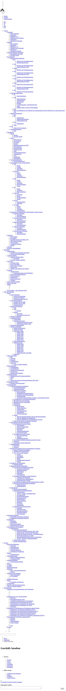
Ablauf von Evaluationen (20, 128)
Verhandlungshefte (15, 559)
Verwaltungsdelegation (16, 160)
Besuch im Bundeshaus (13, 544)
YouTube (14, 682)
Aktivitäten (19, 168)
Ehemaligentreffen (18, 305)
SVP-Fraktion (13, 236)
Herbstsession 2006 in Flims (24, 324)
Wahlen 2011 (20, 337)
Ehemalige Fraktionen (19, 297)
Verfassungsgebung (22, 411)
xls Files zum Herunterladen (17, 254)
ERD (15, 178)
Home (5, 638)
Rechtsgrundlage (21, 202)
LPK (15, 131)
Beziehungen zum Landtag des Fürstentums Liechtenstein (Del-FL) (27, 615)
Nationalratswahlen (18, 331)
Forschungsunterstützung (16, 561)
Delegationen (10, 132)
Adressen (9, 247)
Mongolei (12, 619)
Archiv (9, 293)
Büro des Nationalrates (22, 427)
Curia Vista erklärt (15, 264)
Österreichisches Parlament (20, 231)
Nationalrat (10, 32)
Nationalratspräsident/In (23, 431)
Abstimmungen (11, 251)
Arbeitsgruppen (21, 100)
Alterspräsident (20, 425)
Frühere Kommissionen (16, 306)
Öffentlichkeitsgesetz (12, 579)
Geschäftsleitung (14, 368)
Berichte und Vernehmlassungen (25, 61)
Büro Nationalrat (14, 33)
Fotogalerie (10, 664)
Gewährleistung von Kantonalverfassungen (24, 399)
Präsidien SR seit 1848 (19, 303)
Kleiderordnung (21, 499)
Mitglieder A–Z (14, 36)
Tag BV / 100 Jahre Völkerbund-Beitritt (27, 538)
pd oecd (16, 200)
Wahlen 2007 (20, 335)
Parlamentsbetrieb (14, 444)
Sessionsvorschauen (15, 279)
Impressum (10, 665)
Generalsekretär (14, 367)
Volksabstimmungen (12, 556)
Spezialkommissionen (15, 129)
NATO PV (16, 193)
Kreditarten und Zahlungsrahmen (25, 395)
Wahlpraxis (16, 354)
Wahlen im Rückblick (15, 326)
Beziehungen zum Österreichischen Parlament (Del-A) (24, 611)
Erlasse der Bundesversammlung (22, 450)
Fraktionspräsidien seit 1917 (21, 299)
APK (15, 71)
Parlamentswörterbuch (12, 515)
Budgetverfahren (21, 392)
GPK (15, 97)
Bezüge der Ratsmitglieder (14, 248)
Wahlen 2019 (20, 339)
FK (14, 94)
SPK (15, 90)
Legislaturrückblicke (15, 318)
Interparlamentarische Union (17, 599)
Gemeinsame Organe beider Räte (22, 442)
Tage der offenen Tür (15, 550)
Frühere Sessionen (15, 276)
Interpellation (20, 457)
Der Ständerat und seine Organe (22, 434)
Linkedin (4, 682)
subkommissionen (21, 99)
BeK (15, 115)
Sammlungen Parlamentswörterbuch (19, 518)
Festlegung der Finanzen (20, 390)
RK (14, 59)
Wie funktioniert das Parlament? (15, 527)
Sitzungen (12, 360)
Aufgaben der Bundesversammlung (19, 386)
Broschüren (13, 521)
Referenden (20, 473)
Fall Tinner (16, 142)
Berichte (19, 103)
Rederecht (19, 502)
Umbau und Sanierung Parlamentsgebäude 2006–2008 (24, 380)
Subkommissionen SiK (22, 88)
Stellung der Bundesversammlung (18, 466)
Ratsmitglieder (14, 487)
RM (5, 26)
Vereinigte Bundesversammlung (15, 52)
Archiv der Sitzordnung (20, 296)
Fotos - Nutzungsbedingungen (18, 570)
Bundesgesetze (20, 406)
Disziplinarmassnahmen (23, 496)
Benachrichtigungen (12, 567)
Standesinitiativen (21, 486)
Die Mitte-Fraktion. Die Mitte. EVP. (19, 239)
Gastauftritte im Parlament (17, 582)
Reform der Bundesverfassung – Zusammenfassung (30, 534)
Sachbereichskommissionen (17, 58)
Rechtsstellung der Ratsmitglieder (22, 506)
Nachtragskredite (21, 396)
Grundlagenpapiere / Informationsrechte (27, 104)
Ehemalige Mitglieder (15, 316)
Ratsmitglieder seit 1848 (16, 54)
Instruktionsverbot (21, 509)
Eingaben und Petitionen (23, 469)
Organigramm (13, 371)
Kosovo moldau (14, 622)
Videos (18, 186)
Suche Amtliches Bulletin (13, 281)
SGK (15, 64)
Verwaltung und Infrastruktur (17, 463)
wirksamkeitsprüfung (19, 389)
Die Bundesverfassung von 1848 (25, 535)
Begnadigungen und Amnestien (22, 400)
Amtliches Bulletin (12, 255)
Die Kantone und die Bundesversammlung (24, 483)
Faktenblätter (13, 522)
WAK (15, 78)
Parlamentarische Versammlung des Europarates (22, 604)
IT (4, 24)
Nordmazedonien (14, 621)
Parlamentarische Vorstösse (24, 480)
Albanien (12, 618)
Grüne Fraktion (14, 242)
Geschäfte (12, 358)
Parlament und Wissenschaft (17, 383)
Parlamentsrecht (14, 528)
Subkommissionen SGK (23, 67)
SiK (15, 86)
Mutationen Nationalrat (16, 41)
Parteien (12, 245)
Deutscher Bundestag (19, 213)
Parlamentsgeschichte (12, 382)
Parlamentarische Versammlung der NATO (21, 605)
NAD (15, 309)
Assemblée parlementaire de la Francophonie (21, 601)
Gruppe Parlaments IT (19, 161)
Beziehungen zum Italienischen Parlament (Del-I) (22, 614)
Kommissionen (11, 57)
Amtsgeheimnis (21, 492)
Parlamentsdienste (11, 366)
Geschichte (16, 258)
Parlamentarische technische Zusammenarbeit (18, 617)
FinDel (12, 133)
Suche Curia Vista (11, 283)
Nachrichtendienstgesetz (20, 152)
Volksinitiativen (21, 474)
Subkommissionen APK (23, 74)
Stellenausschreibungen (23, 119)
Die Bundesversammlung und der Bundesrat (25, 476)
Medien (9, 553)
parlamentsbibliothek (12, 560)
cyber (15, 155)
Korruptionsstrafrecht (22, 511)
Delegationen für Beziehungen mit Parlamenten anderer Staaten (26, 212)
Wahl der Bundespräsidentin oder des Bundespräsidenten (31, 416)
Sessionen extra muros (19, 321)
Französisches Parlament (20, 218)
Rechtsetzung (17, 405)
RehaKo (16, 312)
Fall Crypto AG (17, 139)
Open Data (13, 363)
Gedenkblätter (17, 319)
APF (15, 164)
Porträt (18, 165)
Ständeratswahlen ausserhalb (24, 353)
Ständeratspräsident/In (22, 438)
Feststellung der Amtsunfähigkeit (25, 479)
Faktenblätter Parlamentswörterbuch (19, 516)
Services (6, 543)
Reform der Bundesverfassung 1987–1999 (27, 531)
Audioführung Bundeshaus (17, 551)
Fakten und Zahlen (12, 355)
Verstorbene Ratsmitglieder (17, 325)
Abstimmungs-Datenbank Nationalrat (19, 252)
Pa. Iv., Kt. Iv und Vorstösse (21, 453)
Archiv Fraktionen (15, 294)
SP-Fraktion (13, 238)
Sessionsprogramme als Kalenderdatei (23, 273)
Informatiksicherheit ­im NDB (21, 145)
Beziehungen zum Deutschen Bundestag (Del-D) (22, 609)
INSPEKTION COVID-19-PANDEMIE (27, 107)
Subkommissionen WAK (23, 81)
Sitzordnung (13, 39)
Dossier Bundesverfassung (20, 530)
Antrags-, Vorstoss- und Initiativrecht (26, 493)
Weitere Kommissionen (16, 113)
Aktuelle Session (14, 271)
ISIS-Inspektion (17, 147)
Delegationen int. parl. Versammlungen (20, 162)
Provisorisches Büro (22, 432)
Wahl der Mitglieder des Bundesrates (26, 418)
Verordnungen (20, 412)
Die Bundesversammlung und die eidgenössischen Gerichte (29, 482)
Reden (8, 580)
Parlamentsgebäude (12, 374)
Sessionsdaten (13, 277)
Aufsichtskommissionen (16, 93)
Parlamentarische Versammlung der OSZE (21, 602)
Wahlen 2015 (20, 338)
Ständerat (9, 42)
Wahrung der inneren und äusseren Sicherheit (25, 421)
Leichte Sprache (8, 19)
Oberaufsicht (17, 403)
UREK (15, 68)
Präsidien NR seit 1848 (19, 302)
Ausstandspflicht (21, 495)
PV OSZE (16, 205)
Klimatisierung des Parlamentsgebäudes (20, 376)
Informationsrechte (21, 498)
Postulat (19, 461)
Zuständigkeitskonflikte (19, 387)
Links (18, 106)
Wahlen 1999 (20, 332)
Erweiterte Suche (14, 55)
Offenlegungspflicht (22, 512)
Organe (6, 30)
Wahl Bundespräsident (19, 341)
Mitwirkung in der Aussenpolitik (22, 402)
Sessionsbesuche (14, 547)
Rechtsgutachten (18, 148)
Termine (19, 167)
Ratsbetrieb (7, 250)
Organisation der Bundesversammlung (20, 422)
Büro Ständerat (14, 43)
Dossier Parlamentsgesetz (20, 541)
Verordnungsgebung (22, 413)
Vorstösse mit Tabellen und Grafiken (19, 268)
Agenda (9, 663)
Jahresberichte (17, 158)
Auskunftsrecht (17, 154)
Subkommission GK (22, 120)
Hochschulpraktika (15, 574)
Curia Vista (10, 261)
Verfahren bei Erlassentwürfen (21, 451)
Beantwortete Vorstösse (16, 265)
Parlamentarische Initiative (23, 460)
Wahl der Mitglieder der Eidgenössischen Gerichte (29, 419)
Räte (11, 357)
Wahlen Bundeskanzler (19, 328)
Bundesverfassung (21, 408)
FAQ (11, 625)
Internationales (7, 588)
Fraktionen (10, 235)
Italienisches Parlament (19, 222)
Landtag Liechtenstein (19, 226)
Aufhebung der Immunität (23, 477)
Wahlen (9, 284)
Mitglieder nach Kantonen (17, 38)
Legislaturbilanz (14, 361)
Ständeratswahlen (18, 342)
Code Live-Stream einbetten (14, 586)
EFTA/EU (16, 171)
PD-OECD (13, 606)
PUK (15, 109)
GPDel (12, 138)
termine (19, 199)
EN (5, 27)
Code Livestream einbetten (20, 364)
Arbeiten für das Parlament (17, 370)
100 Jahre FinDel (18, 136)
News (8, 563)
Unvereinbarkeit (21, 514)
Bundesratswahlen (18, 329)
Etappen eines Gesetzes (19, 540)
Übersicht (12, 280)
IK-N (15, 122)
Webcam (12, 572)
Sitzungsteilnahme (21, 501)
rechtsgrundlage (21, 210)
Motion (18, 458)
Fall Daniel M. (17, 141)
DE (5, 21)
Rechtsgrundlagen (21, 170)
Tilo (11, 379)
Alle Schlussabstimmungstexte (18, 274)
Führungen (13, 545)
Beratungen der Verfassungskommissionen (27, 532)
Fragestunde (20, 456)
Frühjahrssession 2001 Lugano (24, 322)
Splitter (12, 377)
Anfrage (19, 454)
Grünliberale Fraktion (15, 244)
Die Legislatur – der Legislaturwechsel (17, 290)
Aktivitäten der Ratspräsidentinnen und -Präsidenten (20, 589)
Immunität (19, 508)
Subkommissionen (21, 96)
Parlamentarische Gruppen (17, 525)
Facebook (9, 682)
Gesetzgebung (20, 409)
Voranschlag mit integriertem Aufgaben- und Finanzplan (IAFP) (33, 397)
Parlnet (5, 16)
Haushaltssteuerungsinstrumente (25, 393)
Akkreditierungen (14, 554)
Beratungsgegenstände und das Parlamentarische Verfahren (25, 448)
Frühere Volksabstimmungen (17, 557)
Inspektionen (17, 157)
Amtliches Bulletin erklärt (16, 257)
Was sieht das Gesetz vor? (23, 315)
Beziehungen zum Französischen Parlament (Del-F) (23, 612)
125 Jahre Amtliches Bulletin (17, 260)
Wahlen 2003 (20, 334)
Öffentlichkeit (20, 471)
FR (4, 23)
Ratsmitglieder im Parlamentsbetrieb (23, 490)
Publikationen (20, 117)
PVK (11, 126)
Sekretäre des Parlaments (16, 373)
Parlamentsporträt (11, 384)
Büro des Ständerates (22, 435)
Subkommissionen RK (22, 62)
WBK (15, 83)
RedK (15, 125)
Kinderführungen (14, 548)
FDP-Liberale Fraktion (16, 241)
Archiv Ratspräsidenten (16, 300)
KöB (15, 308)
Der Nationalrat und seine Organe (22, 424)
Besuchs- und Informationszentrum (16, 585)
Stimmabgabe (20, 505)
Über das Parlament (9, 292)
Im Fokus (9, 564)
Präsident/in (13, 35)
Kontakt (6, 17)
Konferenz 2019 (18, 149)
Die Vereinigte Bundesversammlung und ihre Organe (27, 440)
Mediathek (9, 569)
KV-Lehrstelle (14, 576)
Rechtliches (10, 667)
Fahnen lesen (13, 267)
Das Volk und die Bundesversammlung (23, 467)
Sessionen (9, 270)
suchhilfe (9, 566)
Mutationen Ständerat (15, 51)
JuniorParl (9, 676)
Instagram (19, 682)
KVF (15, 75)
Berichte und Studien (15, 524)
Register (9, 627)
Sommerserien (10, 583)
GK (14, 116)
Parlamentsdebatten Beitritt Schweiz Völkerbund (29, 537)
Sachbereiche (20, 102)
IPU (15, 187)
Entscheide (19, 313)
